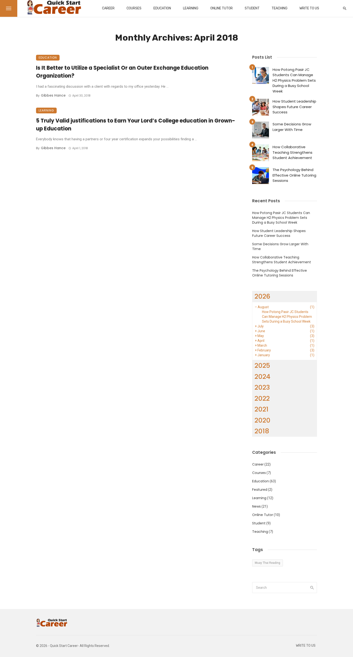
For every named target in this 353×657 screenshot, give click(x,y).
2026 (262, 296)
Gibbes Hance (53, 95)
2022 (262, 398)
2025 (262, 365)
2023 (262, 387)
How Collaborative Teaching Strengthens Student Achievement (292, 152)
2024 (262, 376)
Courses (134, 8)
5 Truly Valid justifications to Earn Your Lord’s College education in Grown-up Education (135, 124)
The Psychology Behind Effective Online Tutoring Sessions (294, 175)
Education (162, 8)
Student (252, 8)
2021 (261, 409)
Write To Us (309, 8)
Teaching (279, 8)
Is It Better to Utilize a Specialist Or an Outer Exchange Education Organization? (122, 72)
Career (108, 8)
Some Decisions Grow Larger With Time (292, 127)
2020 (262, 420)
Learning (190, 8)
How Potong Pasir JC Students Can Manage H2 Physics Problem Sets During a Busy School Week (294, 80)
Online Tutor (221, 8)
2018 (262, 431)
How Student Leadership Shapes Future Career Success (294, 107)
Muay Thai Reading (267, 563)
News (256, 506)
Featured (259, 489)
